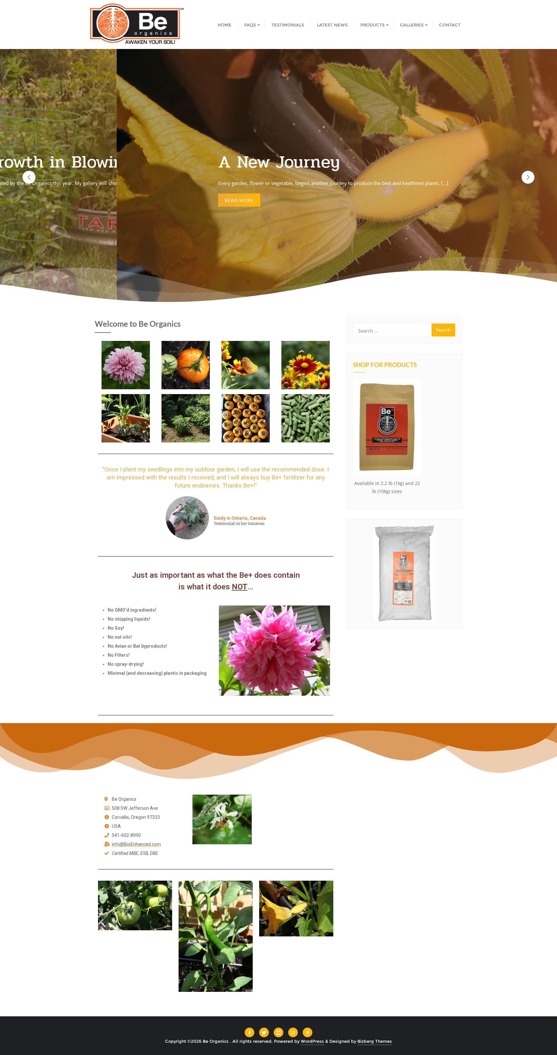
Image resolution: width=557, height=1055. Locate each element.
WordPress (312, 1041)
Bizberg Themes (374, 1041)
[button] (528, 177)
